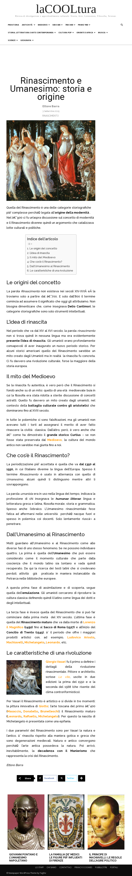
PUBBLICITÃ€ (101, 867)
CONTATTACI (65, 867)
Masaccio (14, 711)
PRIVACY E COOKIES (83, 867)
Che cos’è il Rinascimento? (46, 261)
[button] (122, 24)
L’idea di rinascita (39, 253)
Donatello (30, 711)
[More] (81, 778)
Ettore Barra (50, 106)
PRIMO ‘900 (83, 25)
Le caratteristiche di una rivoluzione (51, 270)
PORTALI (114, 867)
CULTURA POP (64, 32)
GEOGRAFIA (25, 40)
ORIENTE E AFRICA (84, 32)
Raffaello (30, 716)
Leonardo (53, 642)
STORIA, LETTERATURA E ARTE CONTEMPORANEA (30, 32)
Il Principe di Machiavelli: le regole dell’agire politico (105, 857)
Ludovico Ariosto (80, 637)
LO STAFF (39, 867)
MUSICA (101, 32)
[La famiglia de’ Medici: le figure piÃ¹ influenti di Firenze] (66, 822)
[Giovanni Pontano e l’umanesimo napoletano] (26, 822)
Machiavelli (14, 642)
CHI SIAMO (51, 867)
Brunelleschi (49, 711)
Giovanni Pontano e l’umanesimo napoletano (23, 857)
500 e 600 (56, 25)
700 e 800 (69, 25)
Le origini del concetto (43, 248)
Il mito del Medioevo (42, 257)
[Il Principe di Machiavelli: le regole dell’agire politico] (106, 822)
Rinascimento (50, 115)
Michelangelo (34, 642)
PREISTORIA (13, 25)
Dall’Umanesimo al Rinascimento (50, 266)
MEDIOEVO (42, 25)
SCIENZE (11, 40)
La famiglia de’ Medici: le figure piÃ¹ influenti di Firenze (65, 857)
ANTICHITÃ (27, 25)
